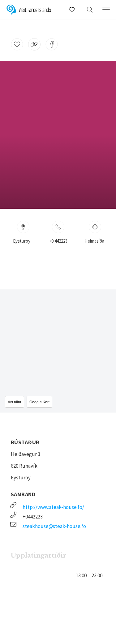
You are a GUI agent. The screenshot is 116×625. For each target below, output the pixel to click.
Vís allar (14, 401)
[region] (58, 351)
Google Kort (39, 401)
